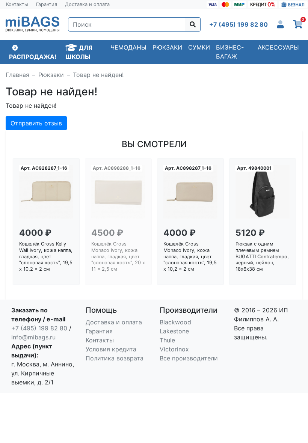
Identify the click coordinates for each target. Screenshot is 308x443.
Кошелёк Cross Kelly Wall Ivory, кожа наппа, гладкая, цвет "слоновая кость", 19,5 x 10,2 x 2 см (45, 256)
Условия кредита (111, 349)
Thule (167, 340)
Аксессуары (278, 47)
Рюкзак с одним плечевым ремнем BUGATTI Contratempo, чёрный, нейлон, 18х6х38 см (262, 256)
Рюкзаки (167, 47)
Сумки (199, 47)
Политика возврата (114, 358)
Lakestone (174, 331)
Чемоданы (128, 47)
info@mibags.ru (33, 337)
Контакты (17, 4)
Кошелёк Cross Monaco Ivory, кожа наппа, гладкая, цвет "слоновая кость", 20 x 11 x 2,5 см (118, 256)
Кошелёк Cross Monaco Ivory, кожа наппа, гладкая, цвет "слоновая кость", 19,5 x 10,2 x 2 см (190, 256)
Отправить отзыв (36, 123)
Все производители (189, 358)
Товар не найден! (98, 74)
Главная (17, 74)
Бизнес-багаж (230, 52)
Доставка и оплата (87, 4)
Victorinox (174, 349)
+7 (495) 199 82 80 (39, 328)
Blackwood (175, 322)
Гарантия (46, 4)
